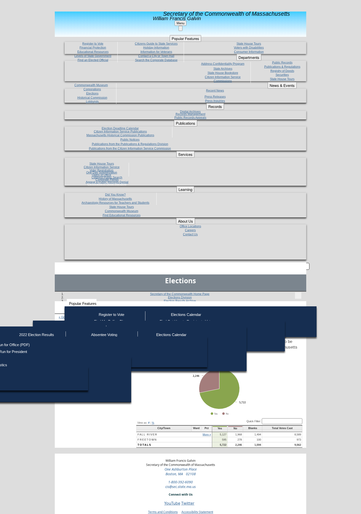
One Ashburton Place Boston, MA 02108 (181, 471)
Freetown (147, 439)
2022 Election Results (36, 335)
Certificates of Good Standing (106, 184)
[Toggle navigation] (298, 295)
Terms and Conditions (163, 512)
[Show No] (225, 413)
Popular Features (83, 303)
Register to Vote (111, 314)
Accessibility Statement (197, 512)
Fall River (147, 434)
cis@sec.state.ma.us (180, 486)
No (235, 428)
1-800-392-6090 (180, 482)
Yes (220, 428)
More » (207, 434)
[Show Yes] (214, 413)
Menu (180, 23)
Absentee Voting (104, 335)
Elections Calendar (186, 314)
